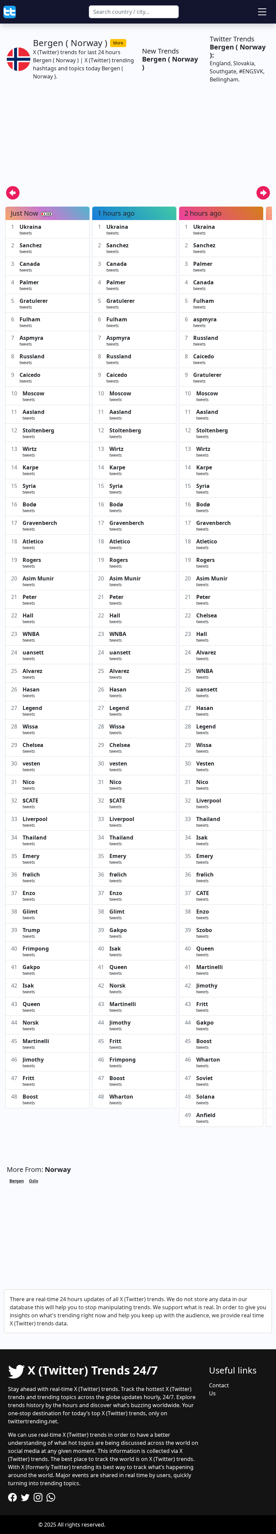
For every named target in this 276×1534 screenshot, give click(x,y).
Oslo (33, 1181)
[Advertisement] (138, 139)
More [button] (118, 43)
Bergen (16, 1181)
